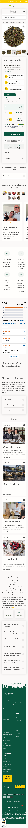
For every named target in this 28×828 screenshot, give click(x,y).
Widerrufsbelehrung (7, 770)
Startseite (5, 22)
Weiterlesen (7, 457)
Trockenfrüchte (18, 727)
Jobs (4, 748)
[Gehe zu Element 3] (14, 52)
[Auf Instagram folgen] (8, 787)
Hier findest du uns (7, 729)
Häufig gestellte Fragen (7, 734)
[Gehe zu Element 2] (9, 52)
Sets (17, 717)
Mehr (17, 736)
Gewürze (18, 720)
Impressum (6, 761)
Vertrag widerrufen (7, 778)
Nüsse (17, 723)
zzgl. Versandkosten (14, 102)
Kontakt (5, 722)
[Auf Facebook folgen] (4, 787)
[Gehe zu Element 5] (23, 52)
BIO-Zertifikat (7, 740)
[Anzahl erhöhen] (22, 98)
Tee (17, 731)
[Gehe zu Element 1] (4, 52)
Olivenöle (18, 734)
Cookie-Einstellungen (7, 744)
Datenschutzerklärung (7, 765)
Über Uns (6, 719)
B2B (4, 738)
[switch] (3, 826)
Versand (5, 725)
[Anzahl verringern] (17, 98)
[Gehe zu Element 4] (18, 52)
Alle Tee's (12, 22)
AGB (4, 758)
